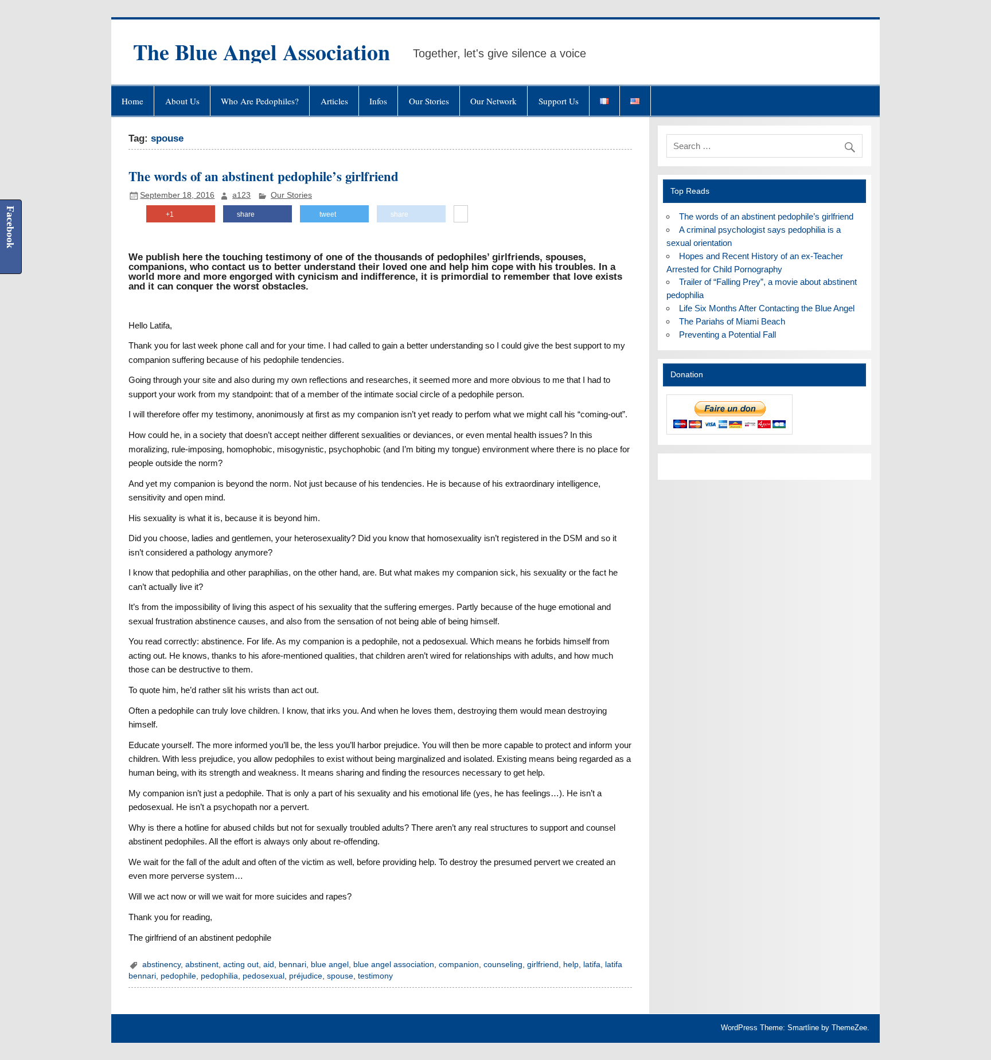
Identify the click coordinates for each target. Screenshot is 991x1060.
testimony (375, 976)
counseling (502, 964)
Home (132, 101)
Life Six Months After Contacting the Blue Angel (767, 308)
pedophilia (219, 976)
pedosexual (263, 976)
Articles (334, 101)
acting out (241, 964)
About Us (182, 101)
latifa (591, 964)
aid (268, 964)
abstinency (161, 964)
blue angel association (393, 964)
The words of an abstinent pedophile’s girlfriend (263, 176)
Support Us (559, 101)
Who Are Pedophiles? (260, 101)
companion (459, 964)
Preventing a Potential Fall (727, 334)
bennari (292, 964)
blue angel (330, 964)
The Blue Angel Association (261, 52)
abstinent (202, 964)
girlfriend (543, 964)
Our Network (493, 101)
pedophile (178, 976)
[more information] (460, 214)
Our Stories (429, 101)
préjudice (305, 976)
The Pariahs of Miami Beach (732, 321)
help (571, 964)
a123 (241, 195)
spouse (340, 976)
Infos (378, 101)
